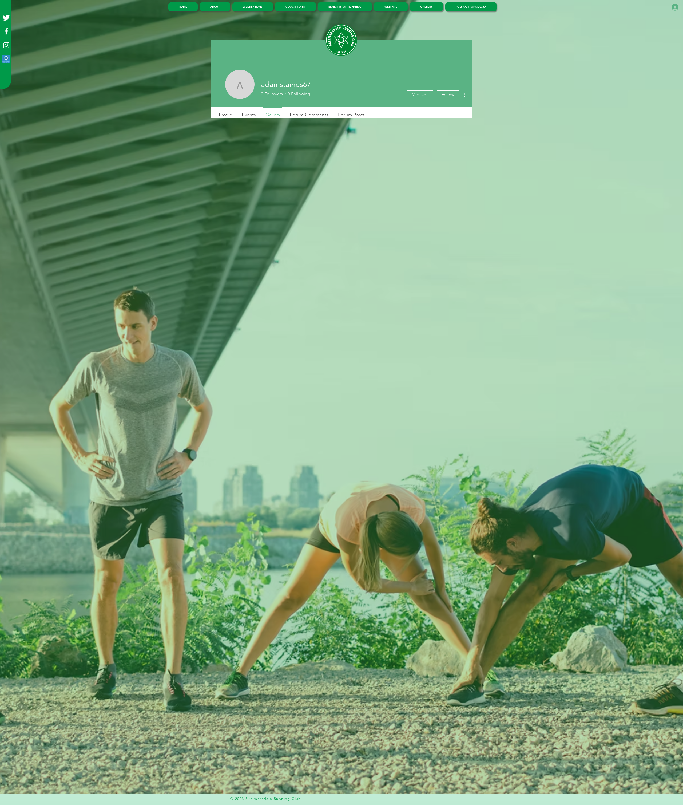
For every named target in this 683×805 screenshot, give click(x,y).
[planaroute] (6, 59)
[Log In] (674, 7)
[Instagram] (6, 45)
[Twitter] (6, 17)
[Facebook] (6, 31)
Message (420, 94)
